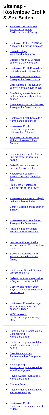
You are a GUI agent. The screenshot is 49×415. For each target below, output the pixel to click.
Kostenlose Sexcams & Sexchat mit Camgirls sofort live (25, 176)
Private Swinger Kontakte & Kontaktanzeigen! (25, 377)
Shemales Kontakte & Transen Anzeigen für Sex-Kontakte (27, 106)
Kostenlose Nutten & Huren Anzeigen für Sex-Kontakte (25, 78)
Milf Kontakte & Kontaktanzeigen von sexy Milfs (25, 317)
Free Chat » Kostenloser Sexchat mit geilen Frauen (24, 186)
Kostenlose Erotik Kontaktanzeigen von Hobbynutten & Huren (22, 129)
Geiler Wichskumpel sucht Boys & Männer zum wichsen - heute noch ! (27, 289)
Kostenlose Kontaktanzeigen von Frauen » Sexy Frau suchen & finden (26, 306)
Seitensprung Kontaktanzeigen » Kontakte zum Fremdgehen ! (26, 367)
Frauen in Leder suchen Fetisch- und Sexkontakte (24, 230)
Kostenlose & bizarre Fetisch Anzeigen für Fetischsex (26, 222)
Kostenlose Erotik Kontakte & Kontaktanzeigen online (26, 119)
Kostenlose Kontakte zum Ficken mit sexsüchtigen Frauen (24, 140)
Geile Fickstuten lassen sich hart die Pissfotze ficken (25, 167)
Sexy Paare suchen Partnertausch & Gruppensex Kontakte (26, 356)
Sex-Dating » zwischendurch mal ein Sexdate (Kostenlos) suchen (26, 96)
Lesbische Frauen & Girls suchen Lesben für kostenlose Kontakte (27, 245)
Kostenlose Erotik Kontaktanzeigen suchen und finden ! (26, 406)
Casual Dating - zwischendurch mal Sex (23, 53)
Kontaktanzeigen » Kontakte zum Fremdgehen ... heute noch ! (26, 345)
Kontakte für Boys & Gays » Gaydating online (25, 271)
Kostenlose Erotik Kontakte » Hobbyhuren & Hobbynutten (26, 69)
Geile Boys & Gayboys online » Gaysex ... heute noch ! (26, 280)
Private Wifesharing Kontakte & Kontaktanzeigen (26, 391)
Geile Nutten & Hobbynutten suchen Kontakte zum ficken (26, 86)
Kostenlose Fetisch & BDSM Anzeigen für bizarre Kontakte (26, 44)
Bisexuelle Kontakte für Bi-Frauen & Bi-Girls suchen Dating (24, 256)
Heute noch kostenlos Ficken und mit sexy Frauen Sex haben (26, 157)
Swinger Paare (18, 384)
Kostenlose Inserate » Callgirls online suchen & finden (27, 200)
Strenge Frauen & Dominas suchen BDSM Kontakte (25, 61)
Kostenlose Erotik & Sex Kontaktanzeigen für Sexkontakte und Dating (23, 29)
